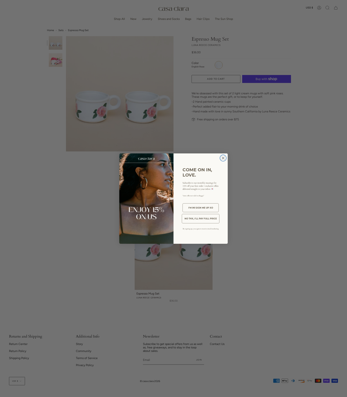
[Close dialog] (223, 158)
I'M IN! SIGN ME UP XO (200, 207)
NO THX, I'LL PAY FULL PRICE (201, 218)
